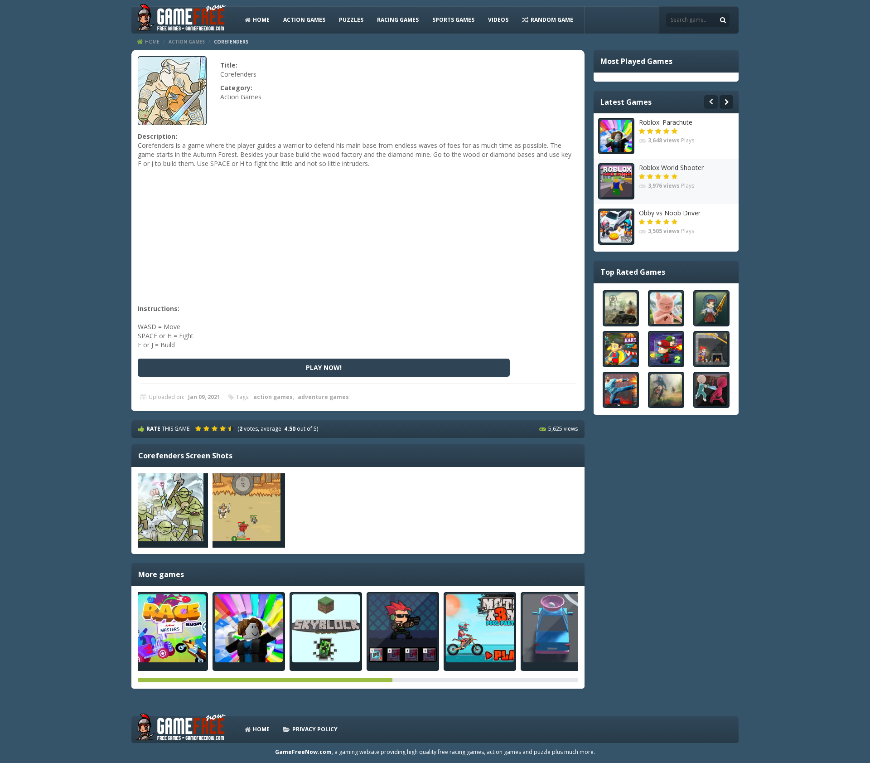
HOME (261, 20)
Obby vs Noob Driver (670, 213)
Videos (498, 20)
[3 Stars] (216, 428)
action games (273, 397)
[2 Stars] (207, 428)
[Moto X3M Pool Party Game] (480, 628)
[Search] (722, 19)
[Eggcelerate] (557, 628)
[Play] (621, 308)
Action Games (304, 20)
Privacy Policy (315, 729)
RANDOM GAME (552, 20)
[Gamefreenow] (180, 19)
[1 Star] (199, 428)
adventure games (323, 397)
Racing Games (398, 20)
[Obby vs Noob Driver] (616, 227)
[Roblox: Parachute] (249, 628)
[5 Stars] (232, 428)
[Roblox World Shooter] (616, 181)
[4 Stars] (224, 428)
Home (152, 42)
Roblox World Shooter (671, 167)
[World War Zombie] (403, 628)
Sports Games (453, 20)
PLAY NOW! (324, 367)
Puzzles (351, 20)
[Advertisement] (356, 240)
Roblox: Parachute (665, 122)
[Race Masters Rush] (171, 628)
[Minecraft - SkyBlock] (326, 628)
